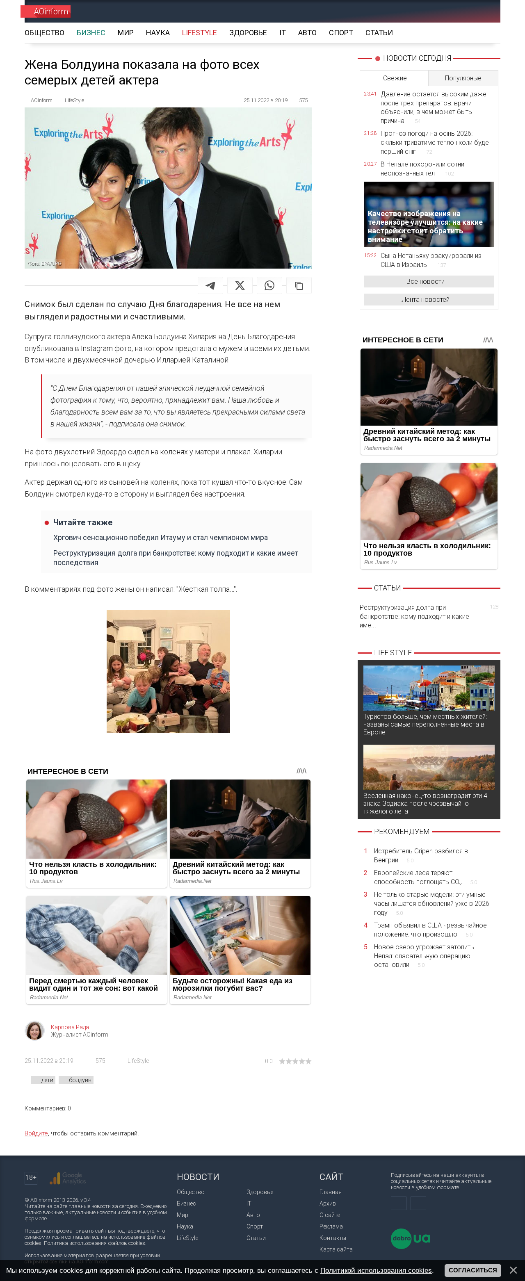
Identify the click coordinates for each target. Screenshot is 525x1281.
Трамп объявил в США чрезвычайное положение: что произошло (430, 929)
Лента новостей (426, 299)
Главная (331, 1192)
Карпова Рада (70, 1027)
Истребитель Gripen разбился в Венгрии (421, 855)
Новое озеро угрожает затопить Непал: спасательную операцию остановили (424, 956)
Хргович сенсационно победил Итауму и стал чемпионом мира (160, 537)
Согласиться (473, 1270)
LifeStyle (138, 1061)
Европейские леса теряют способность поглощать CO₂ (425, 877)
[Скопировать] (299, 285)
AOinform (51, 11)
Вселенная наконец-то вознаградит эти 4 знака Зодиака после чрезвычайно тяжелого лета (425, 803)
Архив (328, 1203)
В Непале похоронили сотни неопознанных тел (422, 168)
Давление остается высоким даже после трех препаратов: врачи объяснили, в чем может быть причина (433, 107)
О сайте (330, 1215)
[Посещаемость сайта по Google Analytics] (68, 1178)
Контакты (333, 1238)
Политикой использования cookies (376, 1270)
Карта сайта (336, 1249)
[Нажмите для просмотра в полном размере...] (168, 673)
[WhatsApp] (269, 285)
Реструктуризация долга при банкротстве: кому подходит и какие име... (429, 616)
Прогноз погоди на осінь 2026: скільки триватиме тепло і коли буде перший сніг (435, 142)
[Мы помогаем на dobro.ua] (410, 1247)
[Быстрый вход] (453, 11)
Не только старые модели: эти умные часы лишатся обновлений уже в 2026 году (431, 903)
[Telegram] (210, 285)
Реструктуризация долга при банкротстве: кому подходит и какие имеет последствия (175, 558)
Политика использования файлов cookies (94, 1243)
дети (47, 1080)
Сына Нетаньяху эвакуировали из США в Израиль (431, 260)
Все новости (425, 281)
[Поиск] (482, 11)
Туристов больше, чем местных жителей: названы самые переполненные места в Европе (425, 724)
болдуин (80, 1080)
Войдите (36, 1133)
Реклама (331, 1226)
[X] (240, 285)
